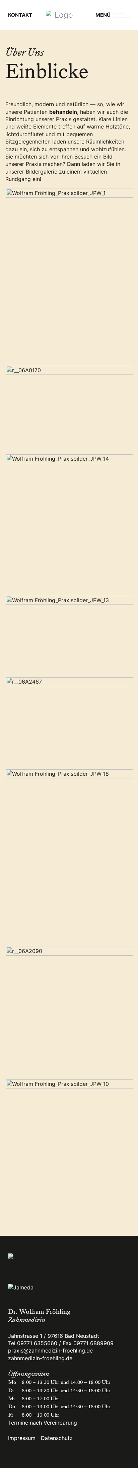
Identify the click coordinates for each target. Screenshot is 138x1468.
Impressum (22, 1438)
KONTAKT (20, 15)
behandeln (63, 111)
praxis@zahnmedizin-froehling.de (50, 1350)
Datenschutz (57, 1438)
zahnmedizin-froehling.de (40, 1358)
